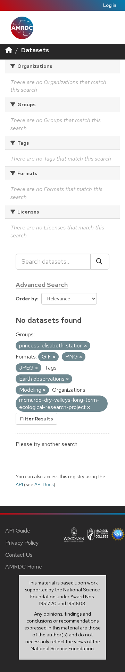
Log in (109, 5)
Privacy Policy (22, 542)
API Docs (43, 484)
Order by (26, 299)
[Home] (8, 50)
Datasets (35, 50)
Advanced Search (42, 285)
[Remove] (85, 346)
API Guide (17, 530)
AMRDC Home (23, 566)
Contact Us (19, 555)
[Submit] (99, 262)
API (19, 484)
